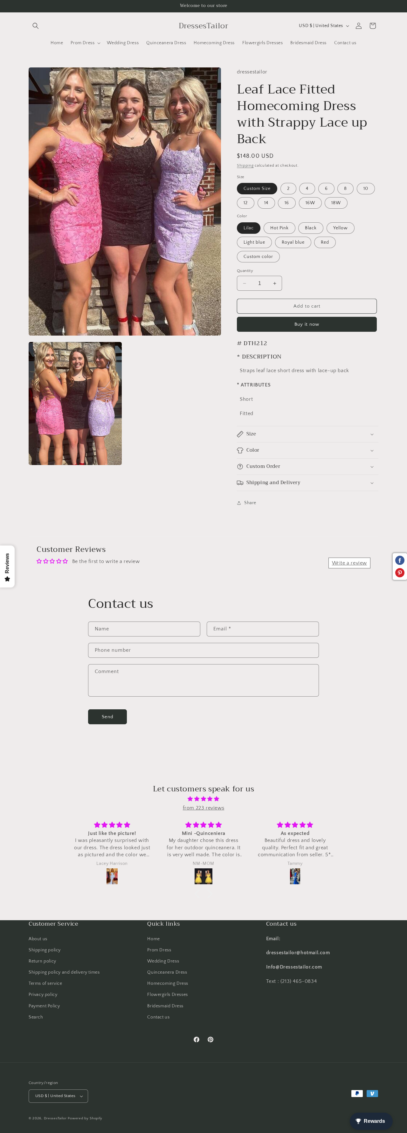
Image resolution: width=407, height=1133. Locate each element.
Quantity (245, 270)
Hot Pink (279, 228)
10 (365, 188)
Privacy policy (43, 994)
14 (266, 202)
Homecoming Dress (167, 983)
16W (310, 202)
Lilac (249, 228)
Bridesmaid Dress (165, 1006)
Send (108, 716)
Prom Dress (159, 950)
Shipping (245, 165)
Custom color (258, 256)
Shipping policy (45, 950)
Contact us (158, 1017)
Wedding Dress (163, 961)
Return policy (42, 961)
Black (311, 228)
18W (336, 202)
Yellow (340, 228)
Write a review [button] (349, 563)
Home (153, 939)
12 (246, 202)
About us (38, 939)
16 (287, 202)
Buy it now (306, 324)
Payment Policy (44, 1006)
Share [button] (250, 502)
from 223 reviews (203, 808)
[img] (203, 799)
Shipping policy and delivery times (64, 972)
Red (325, 242)
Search (36, 1017)
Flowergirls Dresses (167, 994)
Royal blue (293, 242)
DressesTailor (55, 1118)
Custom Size (257, 188)
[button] (36, 26)
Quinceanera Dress (167, 972)
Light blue (254, 242)
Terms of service (45, 983)
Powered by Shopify (85, 1118)
